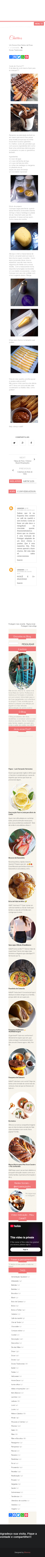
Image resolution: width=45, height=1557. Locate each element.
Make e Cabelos (17, 1413)
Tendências (15, 1496)
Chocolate (15, 1326)
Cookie (14, 1335)
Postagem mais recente (17, 624)
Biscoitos (14, 1293)
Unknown (20, 508)
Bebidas (14, 1285)
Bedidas (14, 1289)
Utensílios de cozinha (19, 1501)
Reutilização (15, 1476)
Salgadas (14, 1484)
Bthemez (27, 1552)
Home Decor (16, 1380)
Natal (13, 1430)
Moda (13, 1418)
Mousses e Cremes (18, 1422)
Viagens (14, 1509)
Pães (13, 1434)
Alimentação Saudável (19, 1277)
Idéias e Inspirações (18, 1389)
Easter (13, 1368)
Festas (13, 1372)
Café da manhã (16, 1318)
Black (13, 1297)
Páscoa (14, 1451)
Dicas (13, 1351)
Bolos (13, 1306)
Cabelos (14, 1314)
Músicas (14, 1426)
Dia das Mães (16, 1347)
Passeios (14, 1455)
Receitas (14, 1471)
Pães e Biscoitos (17, 1438)
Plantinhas (15, 1459)
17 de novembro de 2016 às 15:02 (24, 571)
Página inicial (30, 624)
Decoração (15, 1339)
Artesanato (15, 1281)
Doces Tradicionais (15, 50)
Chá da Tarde (16, 1322)
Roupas (14, 1480)
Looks (13, 1409)
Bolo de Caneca (17, 1302)
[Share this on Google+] (23, 443)
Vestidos (14, 1505)
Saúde (13, 1488)
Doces (13, 1360)
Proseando (15, 1467)
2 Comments (14, 48)
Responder (20, 560)
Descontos (15, 1343)
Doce (13, 1355)
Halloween (15, 1376)
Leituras (14, 1401)
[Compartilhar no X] (14, 443)
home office (15, 1384)
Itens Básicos (16, 1393)
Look (13, 1405)
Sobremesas (16, 1492)
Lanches (14, 1397)
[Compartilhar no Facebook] (31, 443)
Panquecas (15, 1447)
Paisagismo (15, 1443)
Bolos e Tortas (16, 1310)
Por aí (13, 1463)
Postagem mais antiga (28, 626)
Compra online (16, 1331)
